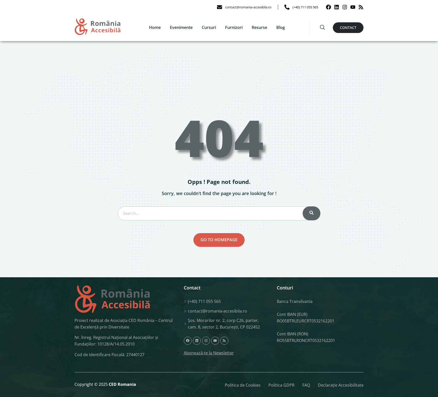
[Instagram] (344, 7)
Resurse (259, 27)
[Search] (311, 213)
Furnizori (234, 27)
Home (155, 27)
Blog (280, 27)
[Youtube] (352, 7)
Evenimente (181, 27)
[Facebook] (328, 7)
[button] (322, 28)
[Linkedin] (336, 7)
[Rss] (360, 7)
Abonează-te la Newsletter (209, 353)
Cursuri (209, 27)
